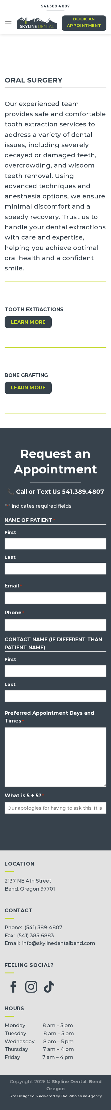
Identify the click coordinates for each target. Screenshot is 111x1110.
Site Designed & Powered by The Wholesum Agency (56, 1096)
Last (10, 557)
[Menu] (8, 23)
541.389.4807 (83, 491)
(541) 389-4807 (43, 927)
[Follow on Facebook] (13, 987)
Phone (14, 613)
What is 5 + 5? (24, 796)
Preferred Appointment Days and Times (49, 717)
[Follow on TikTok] (49, 987)
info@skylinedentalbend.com (58, 943)
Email (13, 586)
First (10, 532)
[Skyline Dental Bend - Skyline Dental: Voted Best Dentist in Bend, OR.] (37, 23)
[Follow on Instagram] (31, 987)
